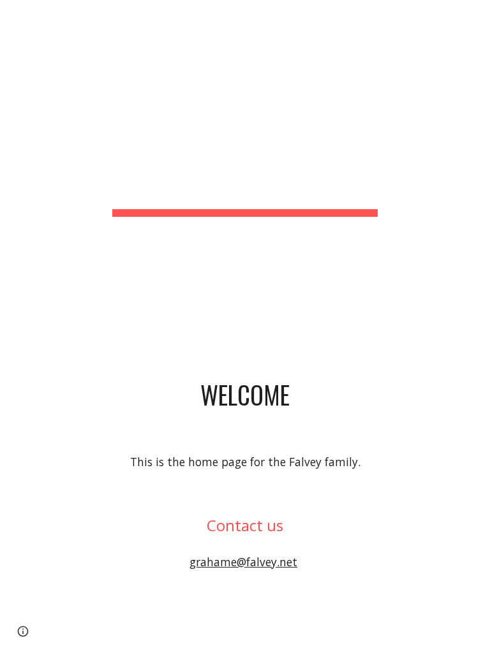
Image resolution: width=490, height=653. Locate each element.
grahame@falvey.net (243, 561)
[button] (23, 631)
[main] (244, 149)
